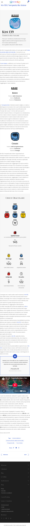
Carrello (3, 491)
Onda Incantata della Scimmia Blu (15, 440)
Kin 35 (13, 336)
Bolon (15, 93)
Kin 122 (19, 322)
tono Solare (4, 63)
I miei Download (5, 509)
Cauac (15, 143)
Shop (2, 489)
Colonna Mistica (16, 438)
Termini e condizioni (6, 493)
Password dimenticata (7, 511)
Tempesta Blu (5, 105)
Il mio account (5, 505)
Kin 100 (26, 294)
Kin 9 (26, 306)
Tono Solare (19, 443)
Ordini (2, 507)
